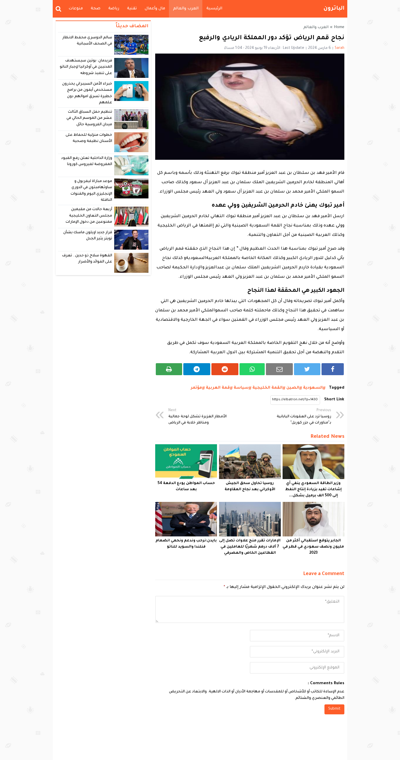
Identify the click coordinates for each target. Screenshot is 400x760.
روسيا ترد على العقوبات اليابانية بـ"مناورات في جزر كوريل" (304, 417)
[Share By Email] (279, 369)
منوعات (76, 8)
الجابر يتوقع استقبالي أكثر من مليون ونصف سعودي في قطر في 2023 (313, 547)
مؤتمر (196, 388)
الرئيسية (214, 8)
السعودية (313, 388)
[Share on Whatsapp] (252, 369)
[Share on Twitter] (307, 369)
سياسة (241, 388)
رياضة (113, 8)
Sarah (339, 48)
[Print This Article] (169, 369)
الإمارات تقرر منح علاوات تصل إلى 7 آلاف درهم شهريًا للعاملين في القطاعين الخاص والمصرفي (250, 547)
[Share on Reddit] (225, 369)
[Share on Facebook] (332, 369)
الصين (292, 388)
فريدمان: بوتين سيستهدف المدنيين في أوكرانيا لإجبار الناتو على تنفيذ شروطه (86, 67)
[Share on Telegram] (197, 369)
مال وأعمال (155, 8)
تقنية (132, 8)
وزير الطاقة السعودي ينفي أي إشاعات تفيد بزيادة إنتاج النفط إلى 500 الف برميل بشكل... (313, 489)
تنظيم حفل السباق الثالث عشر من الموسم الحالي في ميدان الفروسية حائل (89, 118)
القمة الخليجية (267, 388)
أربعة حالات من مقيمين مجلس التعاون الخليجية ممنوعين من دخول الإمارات (89, 215)
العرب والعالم (186, 8)
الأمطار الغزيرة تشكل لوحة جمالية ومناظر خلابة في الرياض (197, 417)
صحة (95, 8)
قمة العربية (218, 388)
